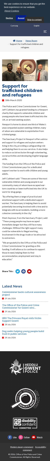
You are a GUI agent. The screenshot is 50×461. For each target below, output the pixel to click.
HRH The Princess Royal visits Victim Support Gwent (21, 319)
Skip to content (34, 19)
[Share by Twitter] (17, 271)
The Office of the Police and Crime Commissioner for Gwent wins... (20, 306)
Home (19, 40)
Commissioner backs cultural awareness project (24, 293)
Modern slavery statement (21, 447)
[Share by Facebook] (23, 271)
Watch (39, 437)
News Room (31, 40)
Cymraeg (14, 26)
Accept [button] (21, 18)
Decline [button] (9, 18)
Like (15, 437)
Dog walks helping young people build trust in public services (23, 332)
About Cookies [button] (11, 11)
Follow (27, 437)
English (36, 26)
